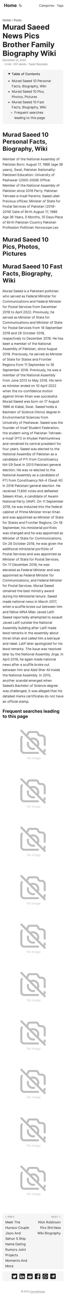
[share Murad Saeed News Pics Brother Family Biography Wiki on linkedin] (22, 1277)
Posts (17, 20)
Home (10, 5)
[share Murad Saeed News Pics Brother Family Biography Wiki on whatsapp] (45, 1277)
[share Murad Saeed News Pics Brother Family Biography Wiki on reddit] (30, 1277)
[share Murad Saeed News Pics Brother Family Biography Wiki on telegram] (53, 1277)
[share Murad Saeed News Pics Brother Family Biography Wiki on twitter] (14, 1277)
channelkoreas (37, 1291)
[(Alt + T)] (20, 5)
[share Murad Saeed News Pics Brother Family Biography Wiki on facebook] (37, 1277)
